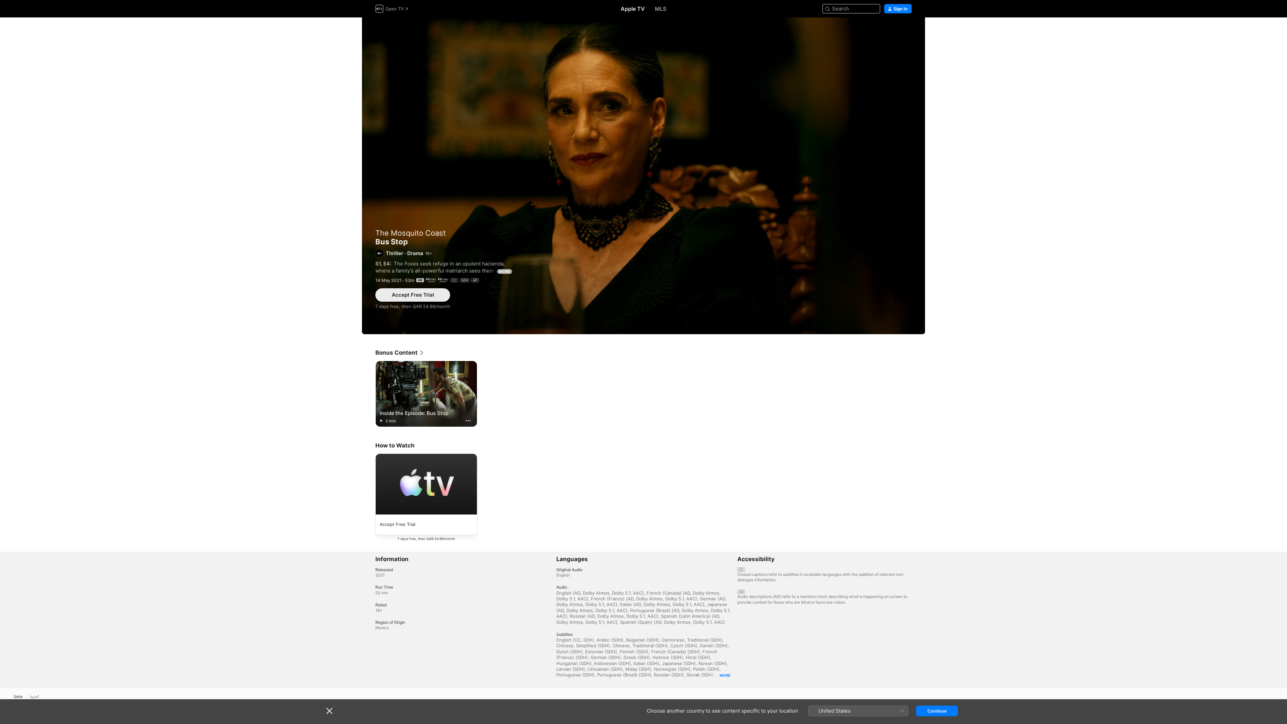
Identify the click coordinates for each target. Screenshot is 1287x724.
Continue (937, 711)
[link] (399, 352)
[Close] (329, 711)
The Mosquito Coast (410, 233)
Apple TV (633, 8)
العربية (34, 697)
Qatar (18, 697)
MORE (504, 271)
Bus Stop (643, 175)
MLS (660, 8)
